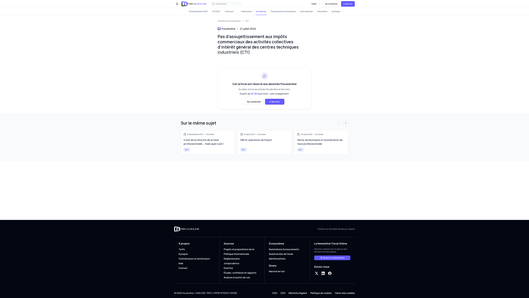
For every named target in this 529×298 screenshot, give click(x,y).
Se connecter (331, 3)
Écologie (336, 11)
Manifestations (277, 258)
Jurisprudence (231, 263)
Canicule (229, 11)
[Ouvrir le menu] (177, 4)
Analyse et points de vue (237, 277)
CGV (282, 293)
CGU (274, 293)
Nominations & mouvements (284, 249)
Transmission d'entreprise (283, 11)
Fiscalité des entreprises (229, 21)
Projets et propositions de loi (239, 249)
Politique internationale (236, 254)
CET (247, 21)
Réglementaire (232, 258)
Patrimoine (246, 11)
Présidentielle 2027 (198, 11)
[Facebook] (329, 273)
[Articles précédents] (339, 123)
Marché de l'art (277, 271)
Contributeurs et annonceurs (194, 258)
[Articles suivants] (345, 123)
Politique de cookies (321, 293)
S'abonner (348, 3)
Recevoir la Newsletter (334, 257)
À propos (183, 254)
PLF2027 (216, 11)
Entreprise (261, 11)
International (306, 11)
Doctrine (228, 268)
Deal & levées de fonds (281, 254)
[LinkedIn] (323, 273)
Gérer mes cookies (345, 293)
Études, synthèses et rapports (240, 272)
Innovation (322, 11)
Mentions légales (298, 293)
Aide (181, 263)
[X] (316, 273)
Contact (183, 268)
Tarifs (313, 3)
